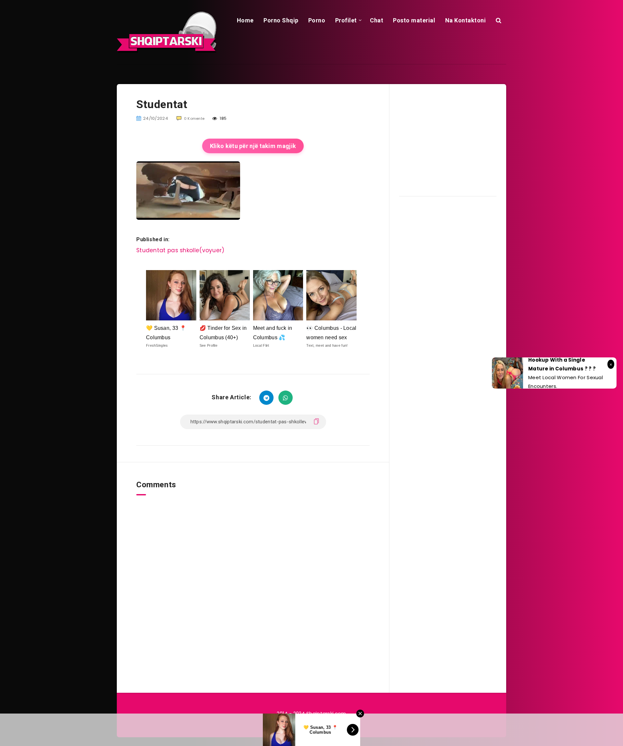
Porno (316, 20)
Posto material (414, 20)
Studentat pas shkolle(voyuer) (180, 250)
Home (245, 20)
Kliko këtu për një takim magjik (253, 146)
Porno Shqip (281, 20)
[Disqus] (253, 576)
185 (222, 118)
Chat (376, 20)
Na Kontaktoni (465, 20)
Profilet (346, 20)
